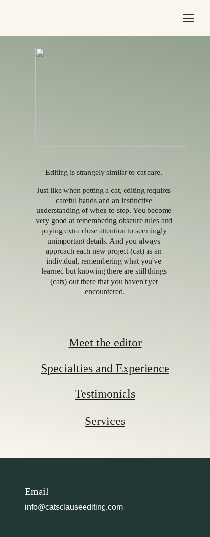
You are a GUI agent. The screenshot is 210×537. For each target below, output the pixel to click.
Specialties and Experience (105, 368)
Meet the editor (105, 342)
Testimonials (105, 393)
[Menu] (188, 18)
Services (105, 421)
